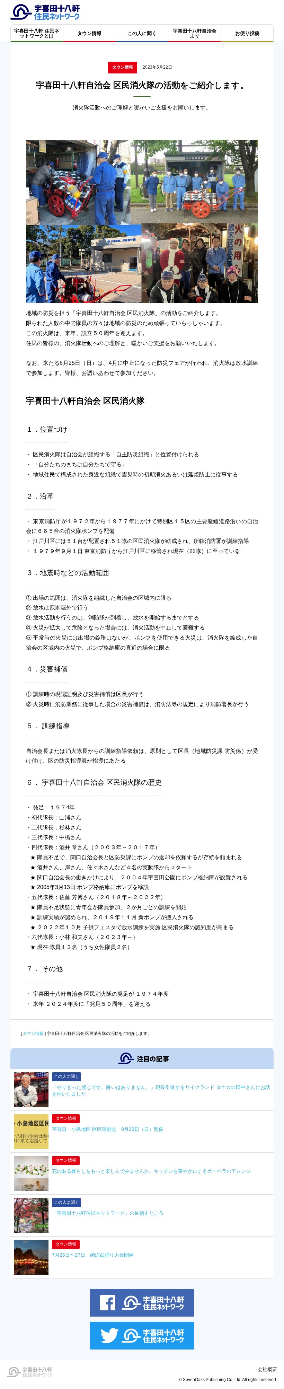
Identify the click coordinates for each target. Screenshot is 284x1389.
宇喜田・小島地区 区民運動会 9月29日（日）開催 (107, 1129)
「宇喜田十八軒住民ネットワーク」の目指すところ (110, 1213)
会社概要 (267, 1369)
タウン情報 (122, 67)
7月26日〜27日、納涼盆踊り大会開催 (93, 1255)
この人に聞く (66, 1076)
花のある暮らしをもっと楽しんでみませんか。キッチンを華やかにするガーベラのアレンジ (151, 1171)
